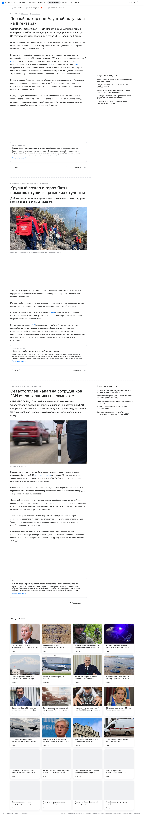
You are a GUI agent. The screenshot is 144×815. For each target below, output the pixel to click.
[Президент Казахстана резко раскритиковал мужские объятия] (56, 732)
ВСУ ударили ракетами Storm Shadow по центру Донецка (112, 86)
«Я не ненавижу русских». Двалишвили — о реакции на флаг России (113, 102)
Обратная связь (127, 813)
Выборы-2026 (19, 8)
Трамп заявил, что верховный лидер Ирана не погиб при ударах (114, 80)
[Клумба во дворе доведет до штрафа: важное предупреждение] (119, 795)
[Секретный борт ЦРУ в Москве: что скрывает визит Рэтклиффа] (25, 701)
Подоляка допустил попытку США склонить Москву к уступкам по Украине (113, 91)
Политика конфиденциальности (95, 813)
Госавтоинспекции (42, 475)
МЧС (12, 61)
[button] (48, 228)
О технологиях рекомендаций (75, 813)
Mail (3, 813)
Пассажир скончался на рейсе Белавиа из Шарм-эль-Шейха (112, 408)
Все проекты (24, 813)
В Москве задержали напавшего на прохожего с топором (114, 402)
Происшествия (35, 14)
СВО (44, 8)
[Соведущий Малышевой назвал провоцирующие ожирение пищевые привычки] (87, 764)
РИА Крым (24, 14)
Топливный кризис (57, 8)
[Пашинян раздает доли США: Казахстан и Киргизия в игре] (25, 670)
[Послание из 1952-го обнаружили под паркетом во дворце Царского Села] (56, 638)
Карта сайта (137, 813)
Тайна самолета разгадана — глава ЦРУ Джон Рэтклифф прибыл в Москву (114, 397)
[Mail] (3, 2)
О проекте (62, 813)
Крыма (52, 312)
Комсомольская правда (29, 183)
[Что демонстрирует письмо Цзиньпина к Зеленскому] (56, 795)
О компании (9, 813)
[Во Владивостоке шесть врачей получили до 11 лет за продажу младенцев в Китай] (56, 701)
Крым (75, 64)
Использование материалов (113, 813)
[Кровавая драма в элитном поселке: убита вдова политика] (119, 638)
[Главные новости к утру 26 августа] (56, 670)
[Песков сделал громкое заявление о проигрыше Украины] (25, 638)
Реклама (16, 813)
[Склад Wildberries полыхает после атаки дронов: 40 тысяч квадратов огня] (25, 764)
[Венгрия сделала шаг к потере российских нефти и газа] (87, 732)
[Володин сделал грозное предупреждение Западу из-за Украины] (25, 795)
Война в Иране (33, 8)
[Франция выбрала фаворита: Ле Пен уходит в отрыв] (87, 795)
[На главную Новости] (9, 2)
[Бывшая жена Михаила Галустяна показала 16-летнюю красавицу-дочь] (56, 764)
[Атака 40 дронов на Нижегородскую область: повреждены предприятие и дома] (119, 764)
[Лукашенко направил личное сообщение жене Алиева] (87, 670)
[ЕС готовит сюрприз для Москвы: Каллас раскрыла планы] (119, 701)
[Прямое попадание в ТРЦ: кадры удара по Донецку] (119, 732)
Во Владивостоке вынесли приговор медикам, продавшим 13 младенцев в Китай (114, 97)
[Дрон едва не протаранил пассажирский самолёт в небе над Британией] (25, 732)
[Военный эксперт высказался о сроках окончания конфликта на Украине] (87, 638)
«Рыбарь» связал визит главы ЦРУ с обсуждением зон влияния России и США (112, 413)
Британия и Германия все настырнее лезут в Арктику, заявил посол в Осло (113, 391)
